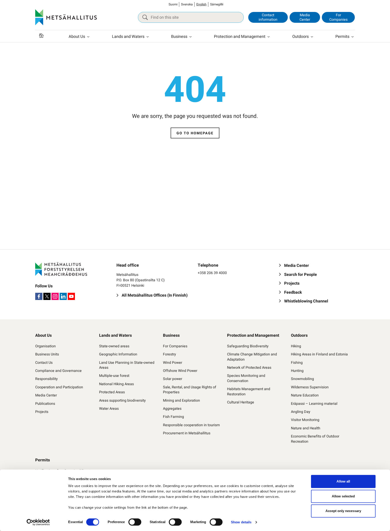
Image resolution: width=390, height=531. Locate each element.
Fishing (297, 362)
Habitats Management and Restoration (248, 392)
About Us (77, 37)
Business (179, 37)
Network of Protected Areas (249, 367)
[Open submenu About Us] (88, 36)
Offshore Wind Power (180, 370)
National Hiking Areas (116, 384)
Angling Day (300, 411)
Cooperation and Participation (59, 387)
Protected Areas (112, 392)
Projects (41, 411)
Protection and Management (239, 37)
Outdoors (300, 37)
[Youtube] (71, 296)
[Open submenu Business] (190, 36)
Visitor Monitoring (305, 419)
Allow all (343, 481)
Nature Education (305, 395)
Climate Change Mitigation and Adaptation (252, 357)
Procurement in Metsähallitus (186, 433)
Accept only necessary (343, 511)
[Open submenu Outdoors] (312, 36)
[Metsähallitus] (66, 17)
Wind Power (172, 362)
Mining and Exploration (181, 400)
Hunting (297, 370)
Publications (45, 403)
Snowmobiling (302, 378)
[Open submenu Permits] (352, 36)
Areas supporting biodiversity (122, 400)
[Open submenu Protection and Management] (268, 36)
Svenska (187, 4)
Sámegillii (216, 4)
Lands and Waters (128, 37)
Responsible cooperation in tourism (191, 425)
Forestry (169, 354)
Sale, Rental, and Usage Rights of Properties (189, 390)
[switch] (134, 522)
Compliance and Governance (58, 370)
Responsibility (46, 378)
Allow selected (343, 496)
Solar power (172, 378)
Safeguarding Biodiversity (248, 346)
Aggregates (172, 408)
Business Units (47, 354)
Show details (241, 522)
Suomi (173, 4)
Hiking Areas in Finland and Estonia (319, 354)
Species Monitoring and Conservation (246, 378)
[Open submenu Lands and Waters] (147, 36)
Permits (342, 37)
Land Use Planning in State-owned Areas (126, 365)
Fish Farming (173, 416)
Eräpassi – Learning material (314, 403)
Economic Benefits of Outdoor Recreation (315, 439)
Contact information (268, 17)
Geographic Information (118, 354)
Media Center (304, 17)
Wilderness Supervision (310, 387)
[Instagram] (55, 296)
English (201, 4)
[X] (47, 296)
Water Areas (109, 408)
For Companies (338, 17)
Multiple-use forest (114, 375)
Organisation (45, 346)
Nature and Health (305, 428)
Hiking (296, 346)
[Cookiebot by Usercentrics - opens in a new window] (38, 522)
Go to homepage (195, 133)
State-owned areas (114, 346)
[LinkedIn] (63, 296)
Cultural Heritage (240, 402)
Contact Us (44, 362)
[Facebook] (38, 296)
